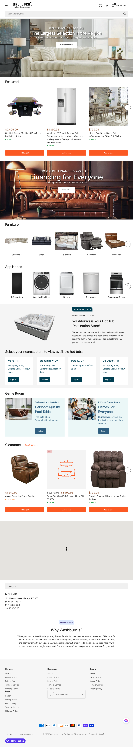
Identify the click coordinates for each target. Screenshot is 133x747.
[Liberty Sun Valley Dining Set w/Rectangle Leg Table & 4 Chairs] (108, 106)
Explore (13, 380)
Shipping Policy (11, 689)
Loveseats (66, 255)
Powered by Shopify (97, 734)
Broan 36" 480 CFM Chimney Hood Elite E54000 (66, 497)
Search (8, 673)
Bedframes (116, 255)
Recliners (91, 255)
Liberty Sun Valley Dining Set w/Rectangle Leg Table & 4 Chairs (105, 134)
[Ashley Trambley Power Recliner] (24, 469)
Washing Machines (41, 297)
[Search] (124, 14)
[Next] (128, 107)
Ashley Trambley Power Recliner (20, 496)
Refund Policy (10, 681)
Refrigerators (17, 297)
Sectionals (16, 255)
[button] (126, 721)
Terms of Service (12, 685)
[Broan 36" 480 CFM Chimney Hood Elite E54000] (66, 469)
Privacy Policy (11, 677)
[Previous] (5, 107)
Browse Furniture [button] (66, 45)
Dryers (66, 297)
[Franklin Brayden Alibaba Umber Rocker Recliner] (108, 469)
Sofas (41, 255)
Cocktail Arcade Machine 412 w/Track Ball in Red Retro (23, 134)
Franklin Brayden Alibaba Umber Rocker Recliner (107, 497)
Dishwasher (91, 297)
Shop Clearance (31, 445)
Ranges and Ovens (116, 297)
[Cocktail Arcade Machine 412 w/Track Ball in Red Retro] (24, 106)
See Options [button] (66, 190)
